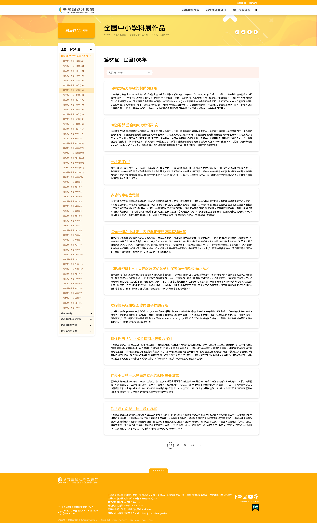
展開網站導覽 (158, 470)
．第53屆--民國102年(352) (72, 119)
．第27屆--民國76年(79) (71, 245)
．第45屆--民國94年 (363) (72, 158)
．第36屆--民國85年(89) (71, 201)
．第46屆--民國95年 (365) (72, 153)
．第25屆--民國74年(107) (72, 254)
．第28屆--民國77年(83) (71, 240)
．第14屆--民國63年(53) (71, 308)
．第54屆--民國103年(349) (72, 114)
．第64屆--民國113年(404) (72, 66)
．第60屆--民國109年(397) (72, 85)
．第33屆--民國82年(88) (71, 216)
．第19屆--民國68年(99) (71, 283)
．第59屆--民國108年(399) (72, 90)
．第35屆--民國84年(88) (71, 206)
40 (192, 445)
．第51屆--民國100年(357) (72, 129)
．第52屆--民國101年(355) (72, 124)
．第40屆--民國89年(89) (71, 182)
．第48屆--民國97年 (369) (72, 143)
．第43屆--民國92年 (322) (72, 167)
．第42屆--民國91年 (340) (72, 172)
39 (185, 445)
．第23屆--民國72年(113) (72, 264)
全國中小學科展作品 (139, 35)
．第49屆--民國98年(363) (72, 138)
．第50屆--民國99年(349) (72, 134)
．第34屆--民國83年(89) (71, 211)
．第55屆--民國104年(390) (72, 109)
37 (170, 445)
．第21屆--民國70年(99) (71, 274)
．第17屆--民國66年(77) (71, 293)
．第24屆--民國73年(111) (72, 259)
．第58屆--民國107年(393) (72, 95)
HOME (107, 34)
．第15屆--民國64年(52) (71, 303)
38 (177, 445)
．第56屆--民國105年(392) (72, 105)
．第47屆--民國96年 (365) (72, 148)
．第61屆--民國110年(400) (72, 80)
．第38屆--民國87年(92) (71, 192)
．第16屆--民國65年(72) (71, 298)
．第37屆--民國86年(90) (71, 196)
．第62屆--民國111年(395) (72, 76)
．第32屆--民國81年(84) (71, 221)
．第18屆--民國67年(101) (72, 288)
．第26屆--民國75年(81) (71, 250)
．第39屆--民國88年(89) (71, 187)
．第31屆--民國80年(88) (71, 225)
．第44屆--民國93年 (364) (72, 163)
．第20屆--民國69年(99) (71, 279)
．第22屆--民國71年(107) (72, 269)
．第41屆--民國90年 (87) (72, 177)
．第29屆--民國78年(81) (71, 235)
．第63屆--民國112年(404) (72, 71)
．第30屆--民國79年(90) (71, 230)
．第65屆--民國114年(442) (72, 61)
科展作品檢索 (120, 35)
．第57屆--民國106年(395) (72, 100)
